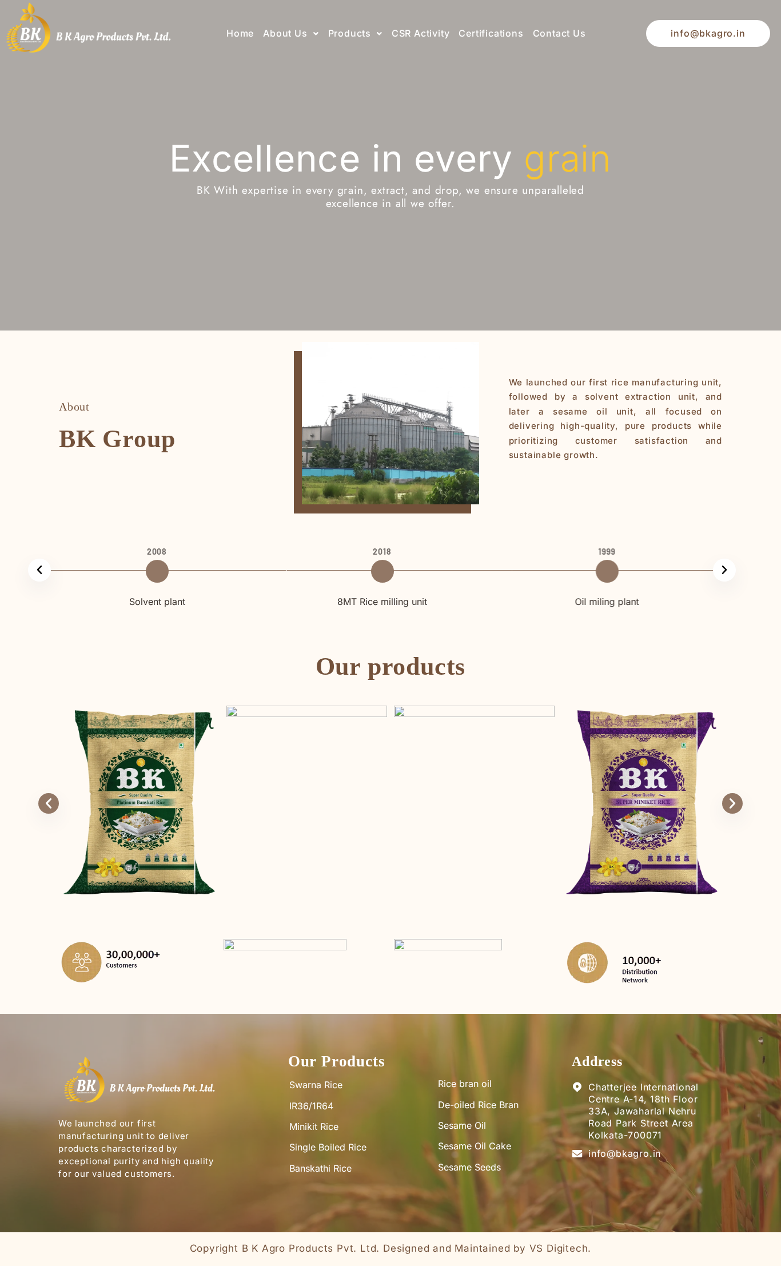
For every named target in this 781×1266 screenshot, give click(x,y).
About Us (285, 33)
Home (240, 33)
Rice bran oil (465, 1083)
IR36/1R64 (311, 1106)
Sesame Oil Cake (474, 1146)
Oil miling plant (585, 601)
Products (349, 33)
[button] (290, 33)
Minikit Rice (313, 1126)
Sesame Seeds (469, 1167)
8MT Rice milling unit (360, 601)
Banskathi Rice (320, 1168)
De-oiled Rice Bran (478, 1104)
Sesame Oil (462, 1125)
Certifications (491, 33)
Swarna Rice (315, 1084)
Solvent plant (135, 601)
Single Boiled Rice (327, 1147)
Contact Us (559, 33)
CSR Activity (421, 33)
